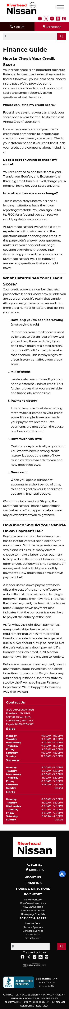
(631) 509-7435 (24, 720)
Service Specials (33, 927)
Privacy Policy (53, 994)
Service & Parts (33, 918)
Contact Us (11, 994)
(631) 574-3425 (22, 717)
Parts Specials (33, 938)
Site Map (16, 998)
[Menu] (60, 7)
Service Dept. (33, 923)
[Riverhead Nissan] (21, 8)
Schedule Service (33, 930)
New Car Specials (33, 906)
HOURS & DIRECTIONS (33, 889)
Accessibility (31, 994)
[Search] (61, 36)
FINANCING (33, 883)
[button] (62, 874)
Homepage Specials (33, 914)
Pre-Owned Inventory (33, 903)
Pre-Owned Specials (33, 910)
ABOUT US (33, 877)
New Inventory (33, 899)
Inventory (33, 894)
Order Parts (33, 934)
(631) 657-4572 (25, 724)
